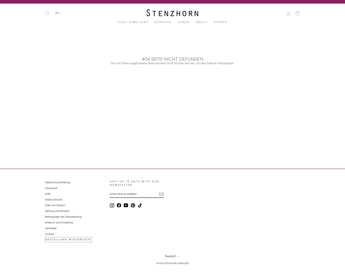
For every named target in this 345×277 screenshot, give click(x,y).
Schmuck (163, 22)
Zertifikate (51, 228)
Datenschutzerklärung (57, 182)
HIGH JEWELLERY (133, 22)
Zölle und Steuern (55, 205)
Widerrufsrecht (53, 199)
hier (192, 63)
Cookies (49, 234)
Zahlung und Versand (57, 211)
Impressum (51, 188)
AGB (47, 193)
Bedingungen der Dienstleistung (63, 216)
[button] (58, 13)
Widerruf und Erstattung (59, 222)
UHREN (184, 22)
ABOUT (202, 22)
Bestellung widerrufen (68, 239)
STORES (220, 22)
